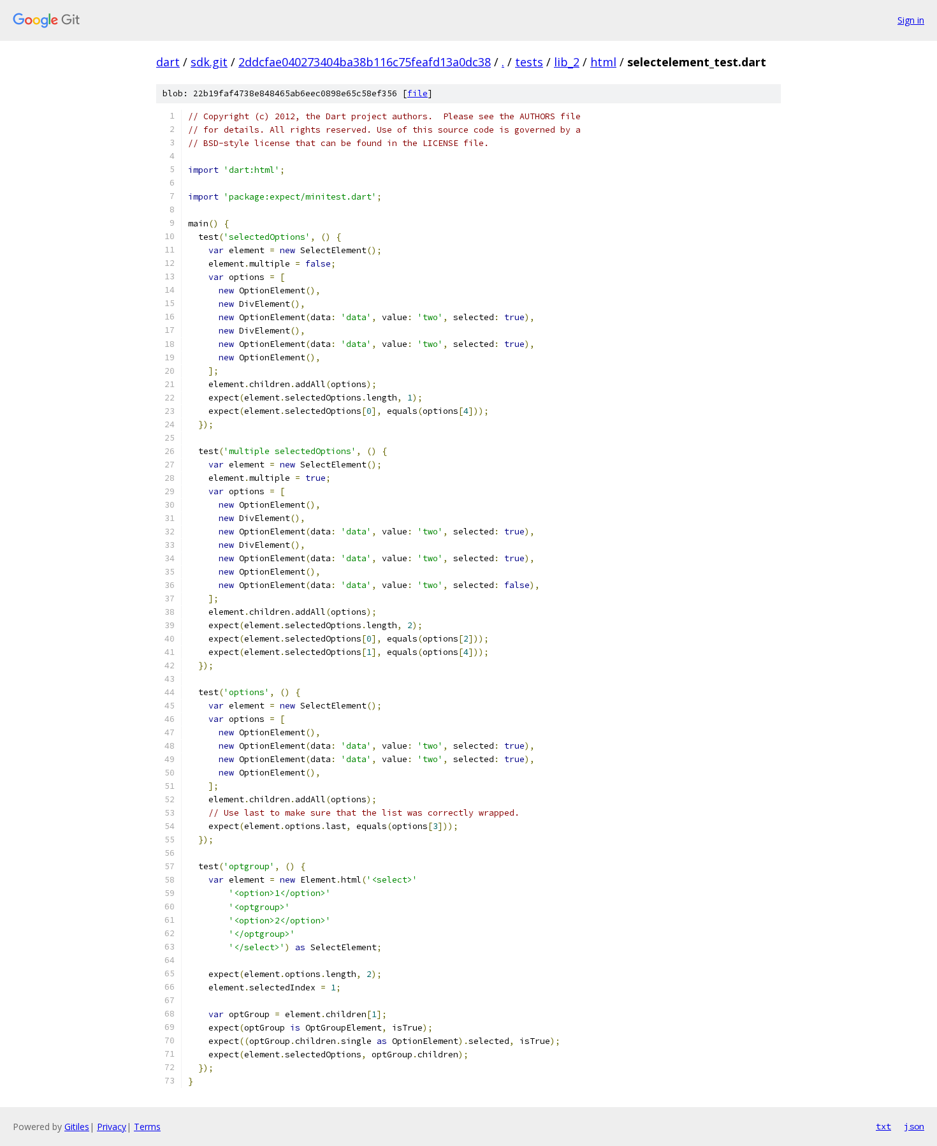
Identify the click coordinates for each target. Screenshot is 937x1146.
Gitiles (76, 1126)
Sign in (910, 20)
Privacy (111, 1126)
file (417, 93)
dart (168, 62)
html (603, 62)
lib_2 (566, 62)
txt (883, 1126)
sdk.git (209, 62)
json (914, 1126)
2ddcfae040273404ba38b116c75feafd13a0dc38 (364, 62)
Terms (147, 1126)
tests (529, 62)
